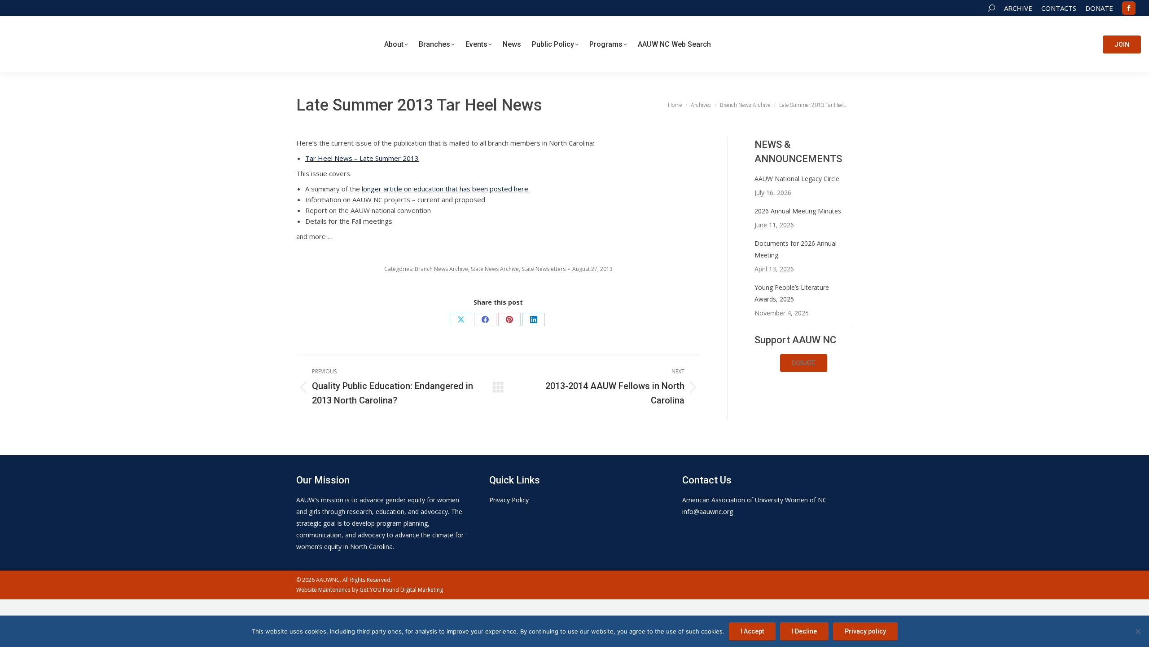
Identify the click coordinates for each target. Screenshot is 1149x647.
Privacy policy (865, 631)
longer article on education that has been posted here (445, 188)
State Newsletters (544, 269)
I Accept (752, 631)
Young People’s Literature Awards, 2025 (791, 293)
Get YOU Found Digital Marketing (401, 590)
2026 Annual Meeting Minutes (797, 211)
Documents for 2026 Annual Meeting (795, 249)
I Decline (804, 631)
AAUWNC (328, 580)
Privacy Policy (509, 500)
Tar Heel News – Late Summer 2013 (362, 158)
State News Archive (495, 269)
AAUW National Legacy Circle (796, 178)
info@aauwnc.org (707, 511)
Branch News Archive (441, 269)
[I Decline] (1137, 631)
